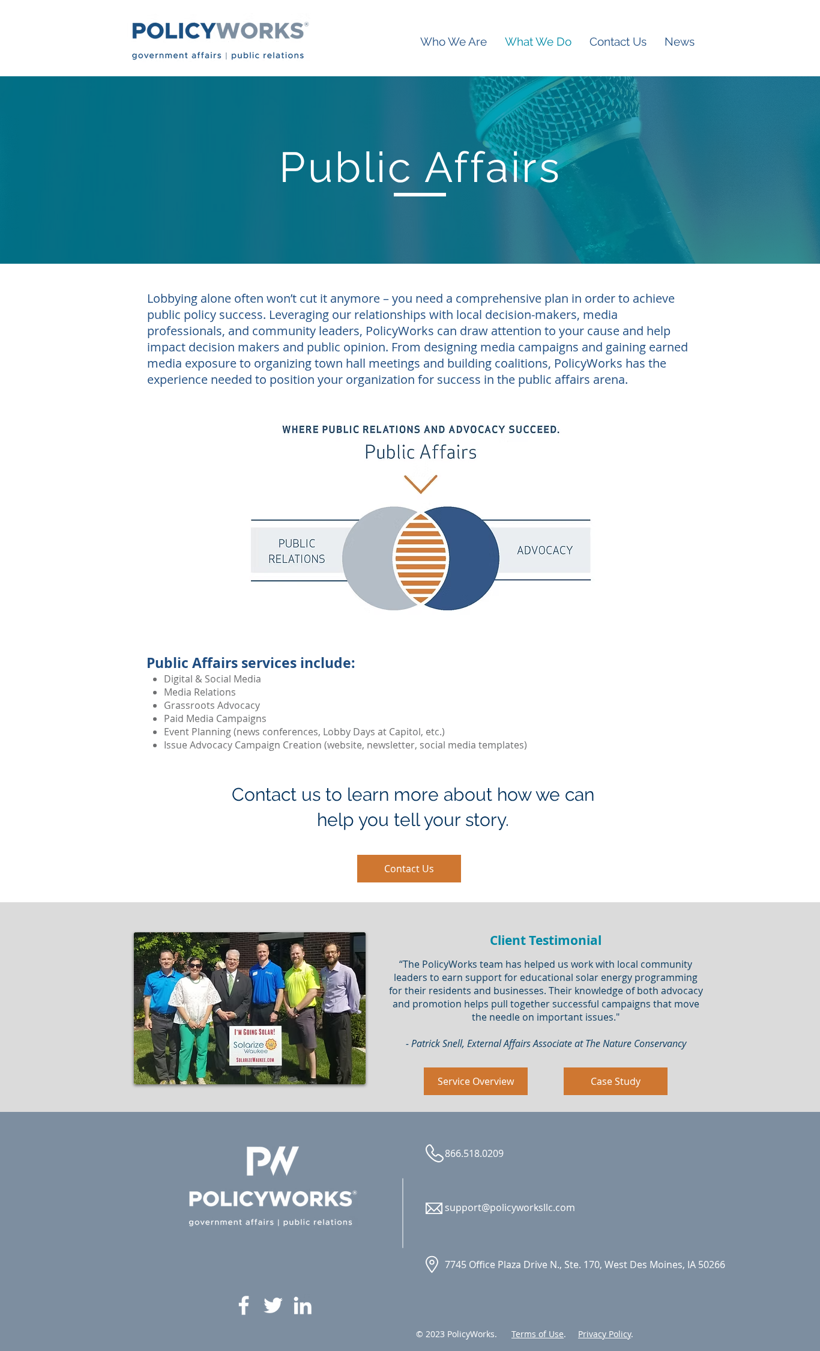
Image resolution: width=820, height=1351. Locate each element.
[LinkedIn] (302, 1305)
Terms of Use (537, 1334)
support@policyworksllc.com (510, 1207)
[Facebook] (243, 1305)
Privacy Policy (604, 1334)
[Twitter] (273, 1305)
